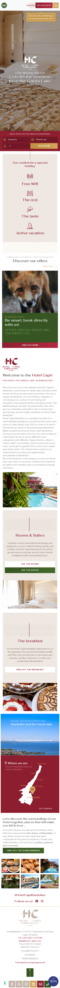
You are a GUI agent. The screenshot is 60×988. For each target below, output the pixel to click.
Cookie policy (30, 951)
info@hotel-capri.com (30, 941)
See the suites (30, 570)
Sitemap (30, 954)
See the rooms (30, 564)
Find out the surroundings (23, 850)
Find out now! (30, 345)
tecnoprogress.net (36, 962)
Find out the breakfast (30, 669)
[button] (18, 139)
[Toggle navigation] (56, 5)
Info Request (44, 5)
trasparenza (30, 958)
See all (49, 266)
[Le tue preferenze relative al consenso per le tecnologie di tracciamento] (5, 983)
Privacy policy (30, 947)
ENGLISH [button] (32, 5)
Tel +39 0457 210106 (30, 937)
